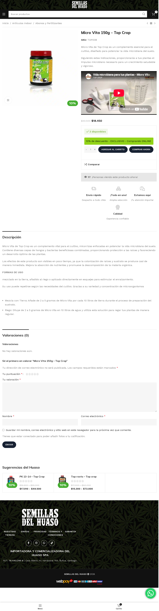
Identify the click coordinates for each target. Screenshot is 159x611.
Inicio (5, 23)
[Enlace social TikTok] (52, 543)
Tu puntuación (12, 374)
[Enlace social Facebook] (28, 543)
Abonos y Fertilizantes (48, 23)
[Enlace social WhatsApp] (44, 543)
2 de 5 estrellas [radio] (29, 374)
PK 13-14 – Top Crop (32, 476)
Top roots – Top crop (84, 476)
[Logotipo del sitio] (80, 4)
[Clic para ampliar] (8, 100)
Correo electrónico (93, 416)
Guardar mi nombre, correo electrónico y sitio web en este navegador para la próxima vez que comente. (68, 430)
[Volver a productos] (151, 23)
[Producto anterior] (147, 23)
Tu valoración (11, 379)
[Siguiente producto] (155, 23)
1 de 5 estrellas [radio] (27, 374)
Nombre (8, 416)
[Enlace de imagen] (40, 517)
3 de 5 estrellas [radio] (32, 374)
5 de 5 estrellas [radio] (37, 374)
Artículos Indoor (22, 23)
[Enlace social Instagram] (36, 543)
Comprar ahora (141, 149)
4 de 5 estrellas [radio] (35, 374)
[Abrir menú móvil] (4, 14)
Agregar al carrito (113, 149)
